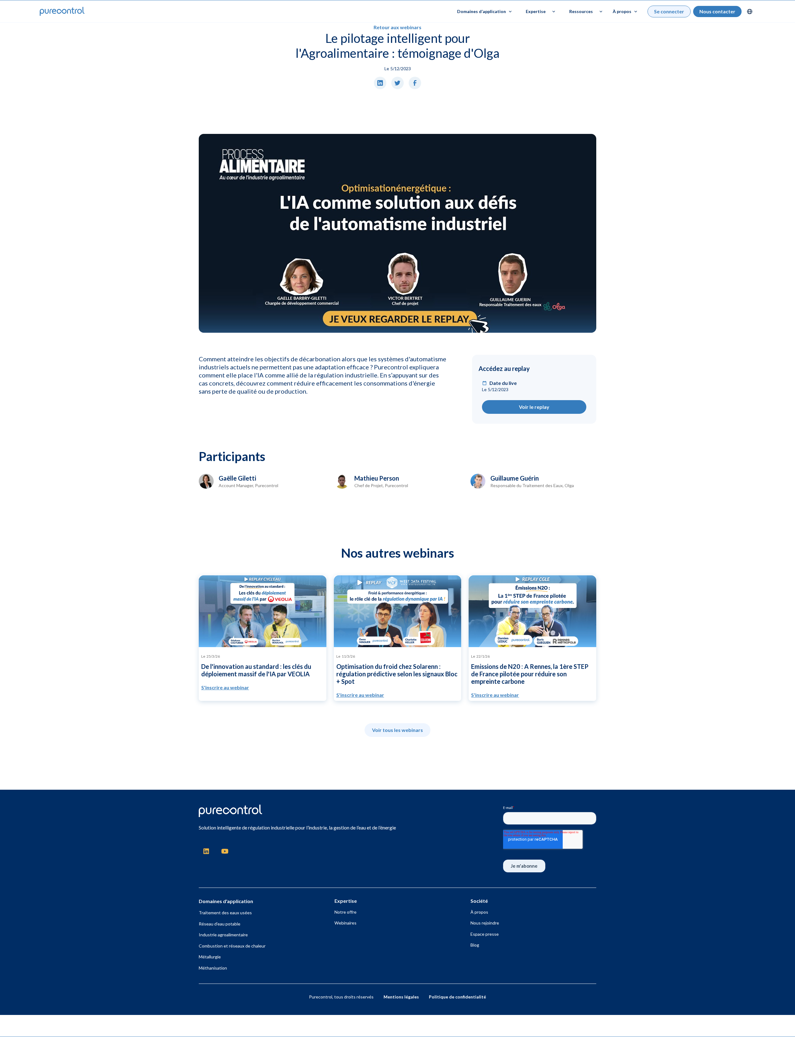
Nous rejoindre (484, 922)
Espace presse (484, 934)
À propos (479, 912)
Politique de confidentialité (457, 996)
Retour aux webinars (397, 27)
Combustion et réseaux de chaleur (232, 945)
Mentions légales (401, 996)
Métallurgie (210, 956)
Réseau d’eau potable (219, 923)
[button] (484, 11)
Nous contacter (717, 11)
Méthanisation (213, 968)
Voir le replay (534, 407)
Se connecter (669, 11)
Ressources (581, 11)
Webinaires (345, 922)
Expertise (536, 11)
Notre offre (345, 912)
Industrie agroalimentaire (223, 934)
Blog (474, 945)
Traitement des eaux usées (225, 912)
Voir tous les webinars (397, 730)
